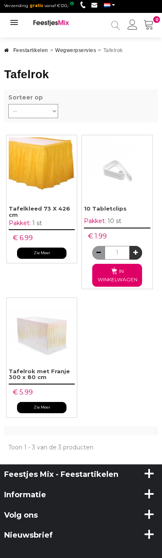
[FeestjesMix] (55, 23)
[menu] (132, 25)
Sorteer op (25, 97)
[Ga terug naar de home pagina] (6, 52)
